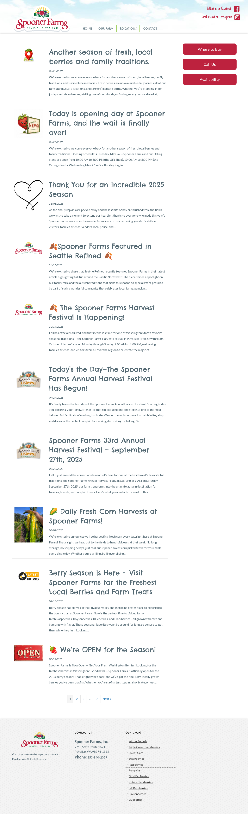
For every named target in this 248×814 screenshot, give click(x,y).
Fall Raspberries (138, 788)
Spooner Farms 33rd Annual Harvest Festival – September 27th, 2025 (99, 450)
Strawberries (136, 758)
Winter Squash (138, 741)
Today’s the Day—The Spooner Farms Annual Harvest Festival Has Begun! (100, 378)
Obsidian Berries (139, 776)
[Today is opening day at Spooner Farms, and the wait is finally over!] (28, 123)
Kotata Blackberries (141, 782)
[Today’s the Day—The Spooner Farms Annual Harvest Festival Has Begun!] (28, 378)
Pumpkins (134, 770)
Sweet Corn (136, 752)
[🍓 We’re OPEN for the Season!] (28, 652)
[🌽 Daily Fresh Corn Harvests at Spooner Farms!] (28, 524)
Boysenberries (137, 793)
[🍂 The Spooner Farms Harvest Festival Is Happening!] (28, 309)
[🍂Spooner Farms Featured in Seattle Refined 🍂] (28, 247)
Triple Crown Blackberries (144, 747)
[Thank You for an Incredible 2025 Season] (28, 194)
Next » (107, 698)
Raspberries (136, 764)
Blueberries (136, 799)
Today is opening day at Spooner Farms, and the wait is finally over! (107, 123)
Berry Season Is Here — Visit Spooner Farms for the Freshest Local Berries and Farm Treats (103, 582)
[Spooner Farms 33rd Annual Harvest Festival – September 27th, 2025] (28, 449)
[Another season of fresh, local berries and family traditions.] (28, 54)
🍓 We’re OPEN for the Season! (102, 649)
